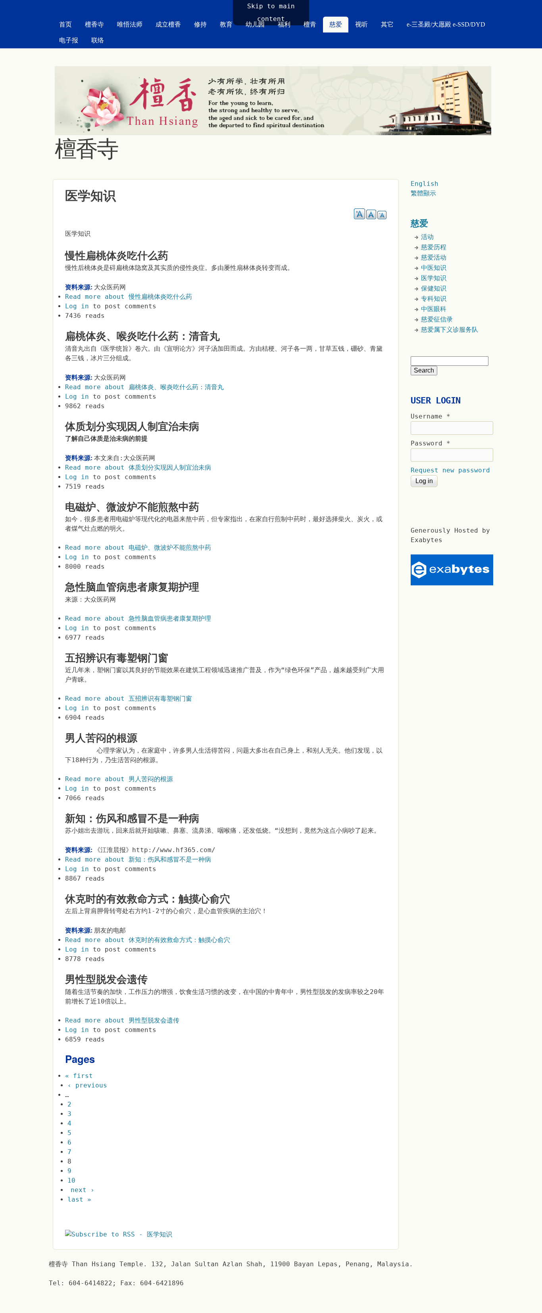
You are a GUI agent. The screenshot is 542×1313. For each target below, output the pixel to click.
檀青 (310, 24)
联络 (97, 40)
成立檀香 (168, 24)
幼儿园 (255, 24)
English (424, 183)
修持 (200, 24)
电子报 (68, 40)
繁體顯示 (423, 193)
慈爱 (335, 24)
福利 (284, 24)
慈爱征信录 (437, 319)
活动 (427, 236)
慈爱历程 (433, 247)
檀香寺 (94, 24)
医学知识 (433, 278)
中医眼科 (433, 309)
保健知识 (433, 288)
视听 (361, 24)
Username (430, 416)
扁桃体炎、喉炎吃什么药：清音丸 (142, 336)
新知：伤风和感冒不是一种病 (132, 818)
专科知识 (433, 298)
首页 (65, 24)
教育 (226, 24)
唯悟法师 (129, 24)
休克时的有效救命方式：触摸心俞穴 (147, 899)
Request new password (450, 470)
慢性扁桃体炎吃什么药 (116, 256)
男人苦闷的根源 (101, 738)
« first (79, 1076)
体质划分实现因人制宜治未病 (132, 426)
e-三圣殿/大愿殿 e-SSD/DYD (446, 24)
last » (79, 1199)
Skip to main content (271, 12)
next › (82, 1190)
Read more (128, 296)
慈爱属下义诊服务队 (449, 329)
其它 (387, 24)
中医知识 (433, 267)
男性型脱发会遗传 (106, 979)
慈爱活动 (433, 257)
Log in (77, 306)
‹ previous (87, 1085)
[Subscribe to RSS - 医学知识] (118, 1234)
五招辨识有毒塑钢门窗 (116, 658)
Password (430, 443)
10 (71, 1180)
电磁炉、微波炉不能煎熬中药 (132, 507)
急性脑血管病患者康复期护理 (132, 587)
